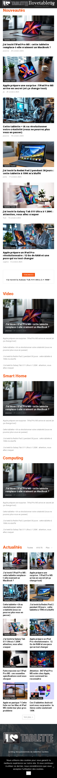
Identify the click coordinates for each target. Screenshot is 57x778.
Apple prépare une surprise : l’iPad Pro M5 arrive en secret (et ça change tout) (28, 87)
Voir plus (27, 717)
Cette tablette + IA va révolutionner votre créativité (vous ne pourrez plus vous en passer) (26, 129)
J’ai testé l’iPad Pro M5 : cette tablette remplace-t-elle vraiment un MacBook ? (27, 46)
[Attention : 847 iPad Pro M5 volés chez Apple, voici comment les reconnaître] (42, 659)
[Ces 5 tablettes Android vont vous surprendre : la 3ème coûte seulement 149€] (42, 690)
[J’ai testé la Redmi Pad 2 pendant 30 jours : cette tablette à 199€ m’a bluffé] (28, 154)
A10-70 (39, 548)
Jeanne (6, 51)
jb (4, 92)
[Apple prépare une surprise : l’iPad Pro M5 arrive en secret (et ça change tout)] (28, 69)
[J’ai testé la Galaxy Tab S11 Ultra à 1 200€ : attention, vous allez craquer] (28, 195)
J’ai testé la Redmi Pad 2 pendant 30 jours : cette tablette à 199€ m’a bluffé (28, 172)
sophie (6, 262)
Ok (28, 773)
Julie (5, 177)
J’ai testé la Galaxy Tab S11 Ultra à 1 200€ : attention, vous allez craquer (28, 213)
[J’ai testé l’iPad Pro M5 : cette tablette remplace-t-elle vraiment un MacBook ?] (28, 28)
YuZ (4, 218)
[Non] (53, 767)
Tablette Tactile (9, 40)
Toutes (30, 548)
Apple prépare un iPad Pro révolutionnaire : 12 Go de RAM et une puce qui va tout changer (26, 255)
